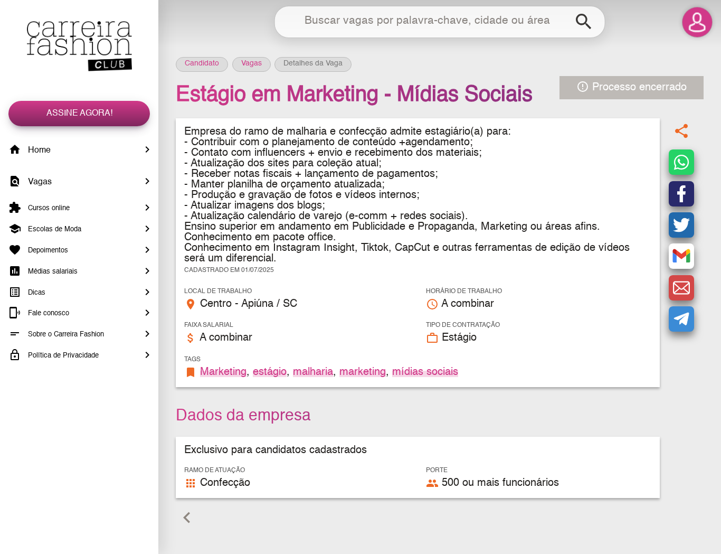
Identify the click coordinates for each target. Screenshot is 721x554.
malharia (313, 372)
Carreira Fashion (79, 46)
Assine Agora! (79, 113)
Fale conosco (47, 313)
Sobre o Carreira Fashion (65, 334)
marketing (362, 372)
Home (38, 150)
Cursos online (48, 208)
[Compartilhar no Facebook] (681, 193)
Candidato (202, 63)
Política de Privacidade (62, 355)
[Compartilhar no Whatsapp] (681, 162)
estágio (270, 372)
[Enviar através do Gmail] (681, 256)
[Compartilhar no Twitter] (681, 225)
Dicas (35, 292)
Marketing (223, 372)
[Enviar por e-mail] (681, 288)
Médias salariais (52, 271)
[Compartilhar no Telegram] (681, 319)
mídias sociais (425, 372)
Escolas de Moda (53, 229)
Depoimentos (47, 250)
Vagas (39, 182)
